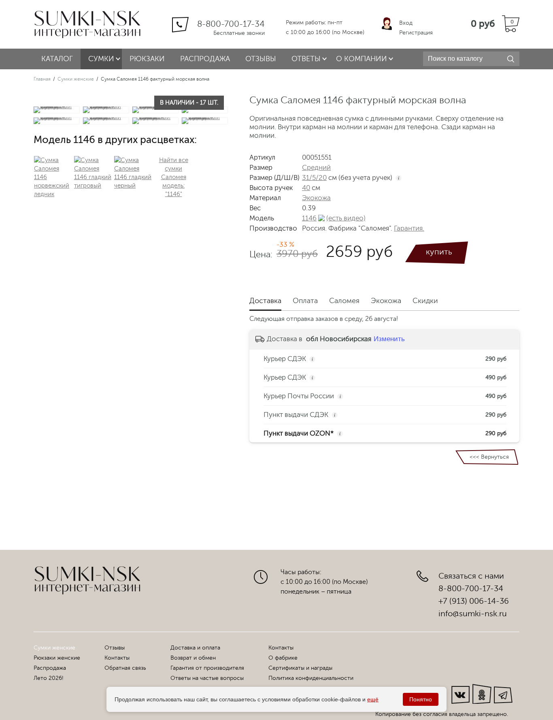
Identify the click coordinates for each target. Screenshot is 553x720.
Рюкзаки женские (57, 658)
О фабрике (283, 658)
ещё (373, 699)
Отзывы (260, 59)
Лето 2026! (49, 678)
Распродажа (205, 59)
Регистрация (416, 33)
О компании (361, 59)
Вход (406, 23)
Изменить (389, 339)
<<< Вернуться (489, 457)
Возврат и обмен (193, 658)
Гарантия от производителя (207, 668)
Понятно (420, 699)
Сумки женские (75, 79)
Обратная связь (125, 668)
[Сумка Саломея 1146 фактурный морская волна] (57, 110)
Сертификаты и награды (300, 668)
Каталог (57, 59)
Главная (42, 79)
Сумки (101, 59)
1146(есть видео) (334, 218)
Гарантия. (409, 228)
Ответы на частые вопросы (207, 678)
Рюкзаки (147, 59)
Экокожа (316, 198)
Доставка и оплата (195, 648)
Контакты (117, 658)
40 (306, 188)
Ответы (306, 59)
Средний (316, 167)
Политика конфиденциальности (310, 678)
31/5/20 (314, 178)
